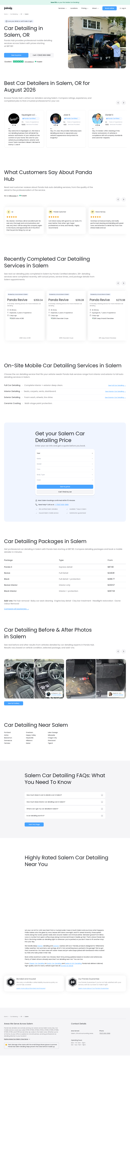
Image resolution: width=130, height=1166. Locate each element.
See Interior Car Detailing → (115, 391)
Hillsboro (29, 740)
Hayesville (29, 738)
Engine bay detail (62, 600)
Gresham (29, 732)
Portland (7, 732)
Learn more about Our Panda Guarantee (93, 988)
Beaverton (8, 738)
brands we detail (67, 966)
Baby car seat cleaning (42, 600)
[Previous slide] (118, 102)
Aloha (6, 735)
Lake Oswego (53, 732)
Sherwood (51, 740)
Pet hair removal (21, 600)
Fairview (7, 743)
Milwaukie (51, 735)
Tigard (50, 743)
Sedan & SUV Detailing (73, 963)
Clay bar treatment (81, 600)
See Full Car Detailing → (117, 385)
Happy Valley (31, 735)
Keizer (28, 743)
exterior (56, 946)
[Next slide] (123, 102)
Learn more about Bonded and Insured (30, 988)
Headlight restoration (103, 600)
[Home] (8, 8)
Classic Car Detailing (36, 963)
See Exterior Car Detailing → (115, 397)
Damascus (8, 740)
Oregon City (52, 738)
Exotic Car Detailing (54, 963)
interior (40, 946)
